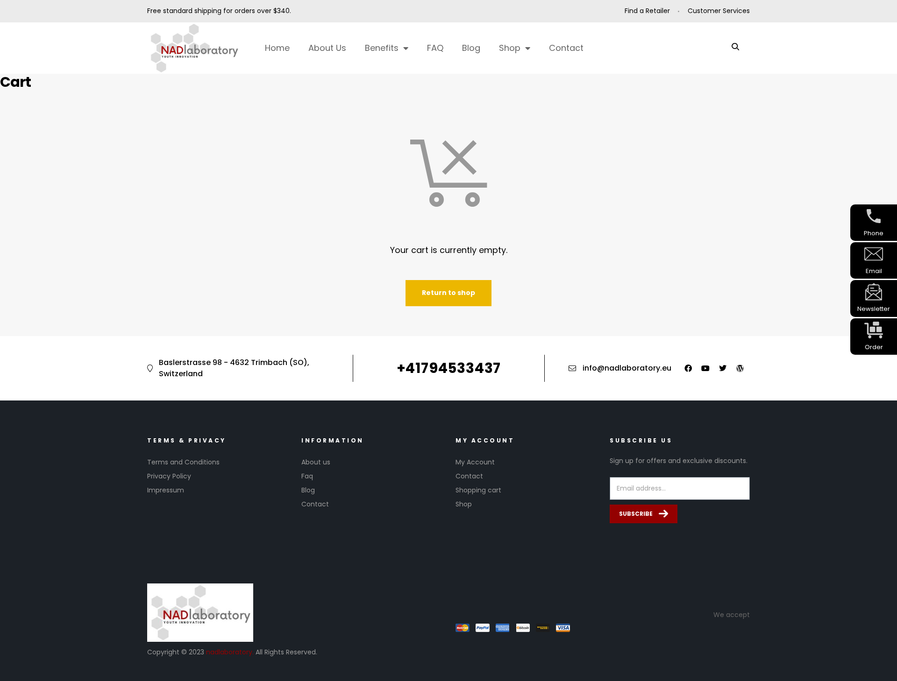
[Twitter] (722, 368)
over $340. (274, 10)
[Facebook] (688, 368)
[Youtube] (705, 368)
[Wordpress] (740, 368)
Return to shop (448, 292)
